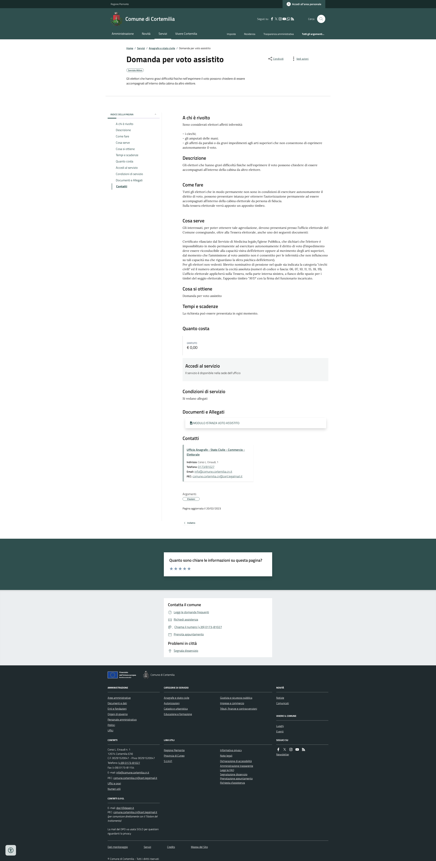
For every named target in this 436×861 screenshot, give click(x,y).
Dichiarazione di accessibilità (236, 761)
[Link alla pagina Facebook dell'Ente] (278, 749)
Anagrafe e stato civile (162, 48)
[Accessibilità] (10, 850)
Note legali (226, 756)
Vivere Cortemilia (186, 33)
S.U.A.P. (168, 761)
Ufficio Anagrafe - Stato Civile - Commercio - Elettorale (216, 452)
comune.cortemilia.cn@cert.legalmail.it (217, 476)
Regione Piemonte (120, 4)
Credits (171, 847)
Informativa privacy (231, 750)
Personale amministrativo (122, 719)
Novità (146, 33)
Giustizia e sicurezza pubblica (236, 698)
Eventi (280, 731)
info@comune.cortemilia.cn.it (213, 471)
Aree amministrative (119, 698)
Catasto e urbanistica (176, 709)
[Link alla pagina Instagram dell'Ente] (291, 749)
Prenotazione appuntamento (236, 778)
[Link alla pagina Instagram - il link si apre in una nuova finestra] (280, 19)
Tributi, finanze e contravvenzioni (238, 709)
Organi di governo (118, 714)
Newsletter (282, 754)
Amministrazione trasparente (236, 766)
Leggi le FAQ (227, 770)
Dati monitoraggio (118, 847)
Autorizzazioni (172, 703)
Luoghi (280, 726)
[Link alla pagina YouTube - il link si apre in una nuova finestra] (284, 19)
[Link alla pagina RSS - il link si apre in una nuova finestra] (292, 19)
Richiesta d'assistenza (232, 783)
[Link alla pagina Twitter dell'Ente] (285, 749)
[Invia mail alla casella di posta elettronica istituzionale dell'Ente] (132, 772)
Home (129, 48)
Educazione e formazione (178, 714)
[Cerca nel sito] (319, 19)
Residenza (249, 34)
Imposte (231, 34)
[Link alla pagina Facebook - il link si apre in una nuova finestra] (272, 19)
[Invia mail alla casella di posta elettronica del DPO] (125, 808)
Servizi (163, 33)
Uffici (110, 730)
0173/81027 (206, 466)
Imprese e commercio (232, 703)
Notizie (280, 698)
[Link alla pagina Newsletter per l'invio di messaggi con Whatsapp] (288, 19)
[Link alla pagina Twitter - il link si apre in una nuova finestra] (276, 19)
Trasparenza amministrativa (278, 34)
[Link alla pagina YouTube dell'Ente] (297, 749)
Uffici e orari (114, 783)
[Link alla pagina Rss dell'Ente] (303, 749)
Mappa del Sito (199, 847)
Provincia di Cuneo (174, 756)
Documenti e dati (117, 703)
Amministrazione (123, 33)
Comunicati (282, 703)
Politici (111, 725)
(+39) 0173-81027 (129, 763)
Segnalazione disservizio (233, 774)
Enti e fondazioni (117, 709)
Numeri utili (114, 789)
